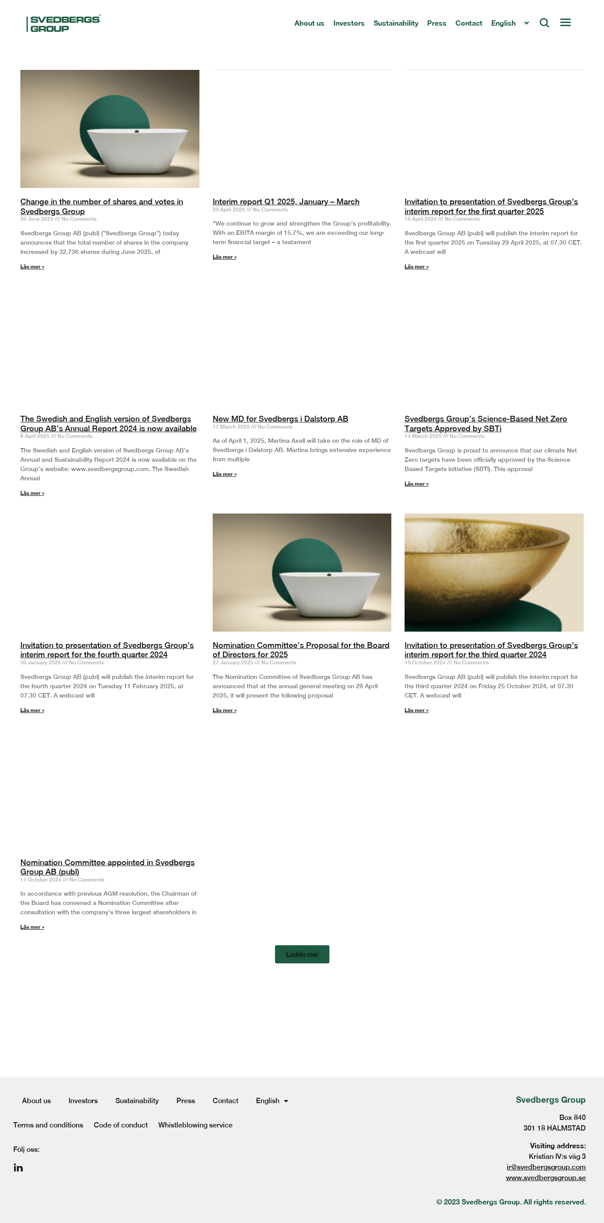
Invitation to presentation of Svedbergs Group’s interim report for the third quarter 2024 (491, 649)
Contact (225, 1100)
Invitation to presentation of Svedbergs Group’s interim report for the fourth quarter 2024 (107, 649)
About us (36, 1100)
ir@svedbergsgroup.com (546, 1167)
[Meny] (565, 23)
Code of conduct (121, 1125)
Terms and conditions (48, 1125)
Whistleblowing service (195, 1125)
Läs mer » (32, 710)
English (267, 1100)
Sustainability (137, 1100)
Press (185, 1100)
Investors (83, 1100)
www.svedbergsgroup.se (546, 1177)
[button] (302, 954)
